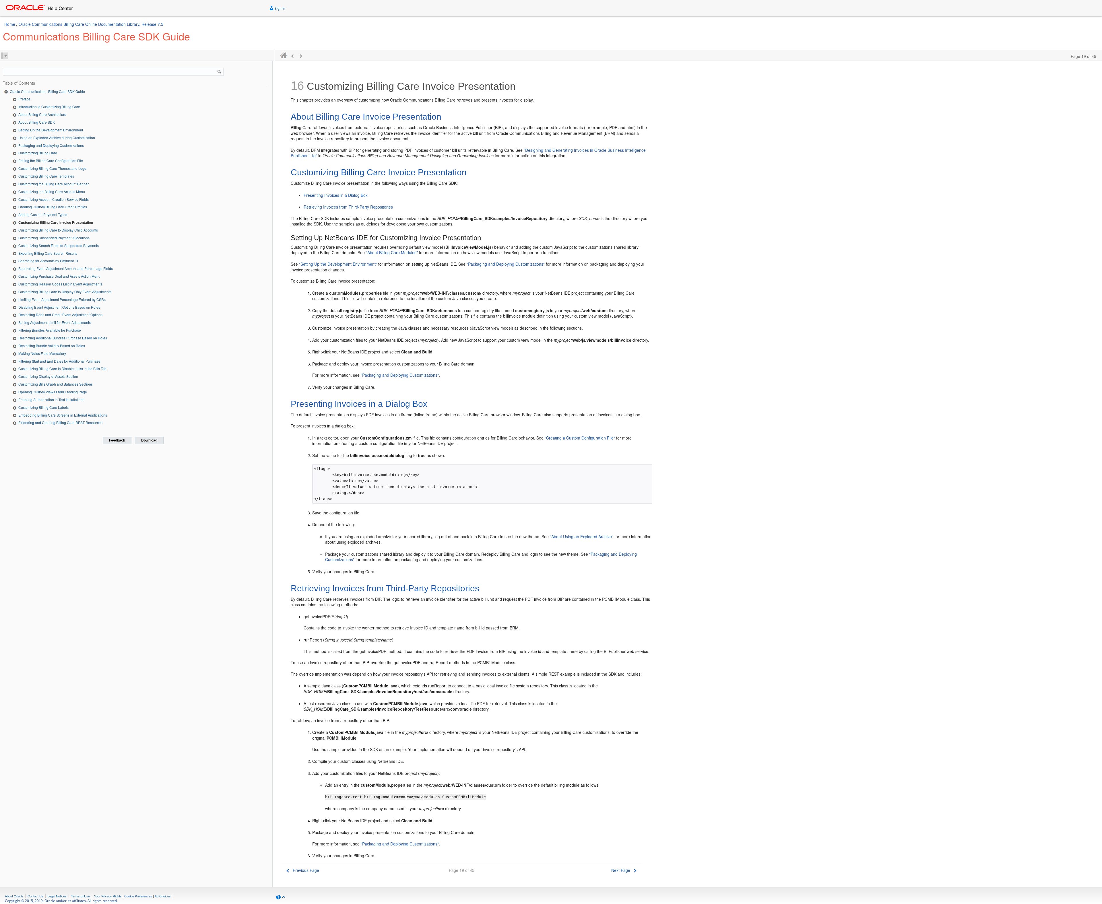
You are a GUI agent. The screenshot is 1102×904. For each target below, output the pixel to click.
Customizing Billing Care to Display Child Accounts (58, 230)
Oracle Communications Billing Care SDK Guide (47, 91)
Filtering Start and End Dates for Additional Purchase (59, 361)
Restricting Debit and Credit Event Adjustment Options (60, 314)
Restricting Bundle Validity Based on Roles (51, 345)
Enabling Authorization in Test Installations (51, 399)
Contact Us (35, 896)
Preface (24, 98)
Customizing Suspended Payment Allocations (54, 237)
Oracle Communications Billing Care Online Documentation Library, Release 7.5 (91, 24)
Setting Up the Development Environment (50, 129)
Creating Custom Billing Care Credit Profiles (52, 206)
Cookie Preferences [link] (138, 896)
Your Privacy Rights (108, 896)
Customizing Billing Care (37, 152)
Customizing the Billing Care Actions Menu (51, 191)
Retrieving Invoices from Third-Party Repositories (348, 207)
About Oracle (14, 896)
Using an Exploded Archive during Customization (56, 137)
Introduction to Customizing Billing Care (49, 106)
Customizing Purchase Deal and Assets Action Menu (59, 276)
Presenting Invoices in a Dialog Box (336, 195)
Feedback (117, 440)
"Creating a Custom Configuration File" (580, 438)
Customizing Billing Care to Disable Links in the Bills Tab (62, 368)
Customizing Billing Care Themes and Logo (52, 168)
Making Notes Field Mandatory (42, 353)
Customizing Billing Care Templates (46, 176)
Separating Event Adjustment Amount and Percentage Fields (65, 268)
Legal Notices (57, 896)
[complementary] (138, 896)
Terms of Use (80, 896)
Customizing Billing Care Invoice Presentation (55, 222)
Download (149, 440)
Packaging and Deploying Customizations (51, 145)
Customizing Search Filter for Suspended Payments (58, 245)
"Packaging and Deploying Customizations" (506, 264)
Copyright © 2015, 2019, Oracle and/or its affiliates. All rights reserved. (61, 900)
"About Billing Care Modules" (392, 252)
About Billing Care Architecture (42, 114)
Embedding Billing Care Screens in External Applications (62, 415)
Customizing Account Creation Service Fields (53, 199)
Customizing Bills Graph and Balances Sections (55, 384)
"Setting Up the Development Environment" (338, 264)
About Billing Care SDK (36, 122)
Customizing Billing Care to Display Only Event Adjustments (64, 291)
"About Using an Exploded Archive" (581, 536)
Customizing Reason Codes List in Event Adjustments (60, 283)
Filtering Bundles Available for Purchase (49, 330)
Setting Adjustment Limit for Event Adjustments (54, 322)
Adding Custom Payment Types (42, 214)
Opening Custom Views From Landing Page (52, 391)
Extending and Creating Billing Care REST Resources (60, 422)
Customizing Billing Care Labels (43, 407)
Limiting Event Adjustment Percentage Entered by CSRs (62, 299)
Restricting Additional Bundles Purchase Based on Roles (62, 337)
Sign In (279, 8)
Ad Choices (163, 896)
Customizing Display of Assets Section (48, 376)
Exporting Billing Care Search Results (47, 253)
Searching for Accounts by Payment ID (48, 260)
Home (9, 24)
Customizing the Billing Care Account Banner (53, 183)
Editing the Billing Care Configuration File (50, 160)
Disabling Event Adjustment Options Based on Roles (59, 307)
